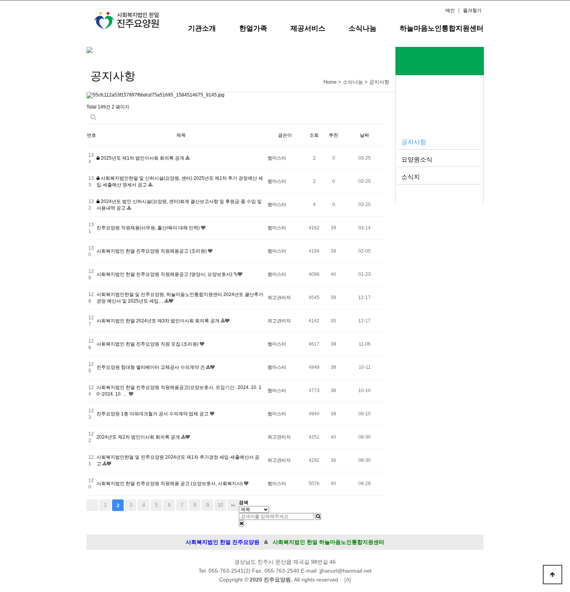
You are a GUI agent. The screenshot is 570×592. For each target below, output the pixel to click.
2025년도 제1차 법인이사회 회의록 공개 (142, 158)
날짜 (364, 135)
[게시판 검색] (93, 117)
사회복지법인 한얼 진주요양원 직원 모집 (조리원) (148, 344)
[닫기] (241, 523)
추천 (333, 135)
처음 (92, 505)
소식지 (410, 176)
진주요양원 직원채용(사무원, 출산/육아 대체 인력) (149, 228)
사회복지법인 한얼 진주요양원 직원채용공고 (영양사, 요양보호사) (165, 274)
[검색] (318, 516)
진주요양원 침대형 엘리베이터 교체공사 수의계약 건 (151, 367)
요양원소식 (416, 159)
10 (220, 505)
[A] (347, 580)
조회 (314, 135)
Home (330, 82)
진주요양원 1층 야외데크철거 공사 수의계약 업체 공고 (153, 413)
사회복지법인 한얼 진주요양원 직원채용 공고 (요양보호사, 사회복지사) (170, 483)
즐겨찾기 (472, 10)
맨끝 (233, 505)
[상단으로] (552, 574)
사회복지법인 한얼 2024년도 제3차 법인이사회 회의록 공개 (159, 321)
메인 (450, 10)
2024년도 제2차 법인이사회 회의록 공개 (139, 437)
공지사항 (413, 141)
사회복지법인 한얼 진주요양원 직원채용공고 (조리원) (152, 251)
